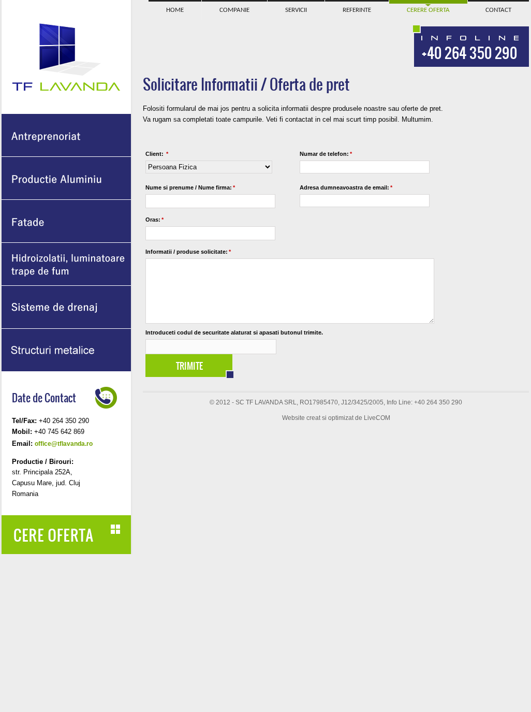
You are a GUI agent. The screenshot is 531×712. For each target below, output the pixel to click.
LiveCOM (377, 418)
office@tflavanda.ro (64, 443)
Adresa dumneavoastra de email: (346, 187)
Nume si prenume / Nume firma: (190, 187)
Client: (156, 154)
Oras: (154, 219)
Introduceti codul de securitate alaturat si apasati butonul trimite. (234, 332)
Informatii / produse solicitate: (188, 252)
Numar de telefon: (326, 154)
